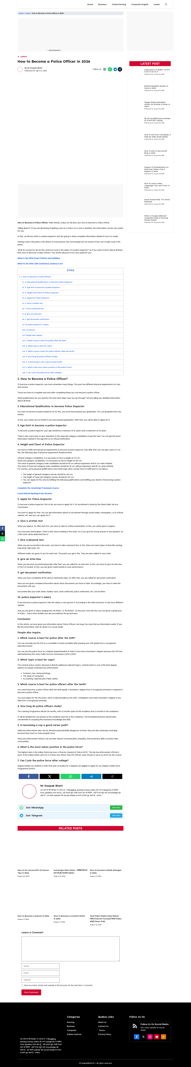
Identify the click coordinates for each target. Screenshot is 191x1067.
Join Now (116, 807)
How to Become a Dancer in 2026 (33, 916)
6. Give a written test (32, 303)
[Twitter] (2, 533)
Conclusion (28, 330)
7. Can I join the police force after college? (42, 372)
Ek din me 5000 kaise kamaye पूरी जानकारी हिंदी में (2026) (157, 119)
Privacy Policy (104, 1034)
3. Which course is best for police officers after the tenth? (48, 351)
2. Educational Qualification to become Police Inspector (47, 282)
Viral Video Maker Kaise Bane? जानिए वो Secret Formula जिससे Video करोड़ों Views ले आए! (105, 919)
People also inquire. (32, 335)
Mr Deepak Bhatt (34, 68)
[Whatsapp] (2, 538)
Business (102, 4)
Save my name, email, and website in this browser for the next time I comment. (58, 985)
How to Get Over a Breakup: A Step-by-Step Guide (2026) (157, 136)
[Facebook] (2, 528)
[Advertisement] (78, 34)
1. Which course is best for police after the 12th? (44, 340)
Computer (71, 1030)
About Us (102, 1022)
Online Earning (119, 4)
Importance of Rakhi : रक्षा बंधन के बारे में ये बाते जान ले (157, 71)
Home (90, 4)
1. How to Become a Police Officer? (35, 277)
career (156, 4)
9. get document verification (35, 319)
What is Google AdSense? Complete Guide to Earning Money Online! (156, 218)
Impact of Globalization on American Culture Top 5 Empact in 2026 (156, 169)
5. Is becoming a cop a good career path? (42, 362)
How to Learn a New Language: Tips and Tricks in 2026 (157, 185)
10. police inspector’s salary (35, 324)
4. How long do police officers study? (40, 356)
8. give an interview (31, 314)
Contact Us (103, 1026)
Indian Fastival (74, 1034)
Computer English (139, 4)
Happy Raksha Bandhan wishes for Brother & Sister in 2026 (157, 104)
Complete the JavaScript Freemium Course (38, 488)
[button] (166, 4)
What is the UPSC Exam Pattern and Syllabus (39, 258)
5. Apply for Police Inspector (35, 298)
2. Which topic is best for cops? (37, 346)
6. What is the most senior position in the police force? (47, 367)
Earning (70, 1022)
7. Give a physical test (33, 308)
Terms (102, 1030)
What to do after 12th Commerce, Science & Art (40, 263)
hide (70, 270)
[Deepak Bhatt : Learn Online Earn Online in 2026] (24, 4)
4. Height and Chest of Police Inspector (40, 293)
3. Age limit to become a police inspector (41, 287)
